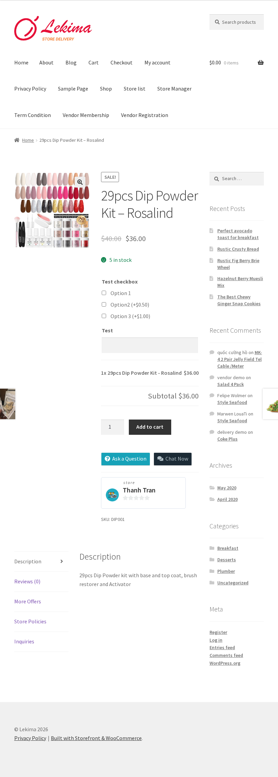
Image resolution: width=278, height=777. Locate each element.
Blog (71, 62)
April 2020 (227, 499)
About (46, 62)
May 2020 (226, 488)
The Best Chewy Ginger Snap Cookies (239, 300)
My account (157, 62)
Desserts (226, 560)
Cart (93, 62)
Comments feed (226, 655)
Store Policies (30, 621)
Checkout (122, 62)
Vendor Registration (144, 115)
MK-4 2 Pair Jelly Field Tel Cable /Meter (239, 359)
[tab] (41, 562)
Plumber (226, 571)
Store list (134, 88)
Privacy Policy (30, 88)
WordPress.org (225, 663)
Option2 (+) (130, 304)
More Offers (27, 601)
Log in (216, 640)
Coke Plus (227, 439)
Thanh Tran (139, 490)
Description (27, 561)
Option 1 (121, 293)
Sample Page (73, 88)
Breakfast (227, 548)
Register (218, 632)
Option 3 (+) (130, 316)
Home (21, 62)
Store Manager (174, 88)
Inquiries (24, 641)
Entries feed (222, 647)
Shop (106, 88)
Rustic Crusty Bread (238, 249)
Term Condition (32, 115)
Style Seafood (232, 402)
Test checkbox (120, 281)
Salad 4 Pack (230, 384)
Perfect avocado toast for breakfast (238, 234)
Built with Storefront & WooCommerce (96, 738)
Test (107, 330)
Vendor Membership (86, 115)
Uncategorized (233, 583)
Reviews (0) (27, 581)
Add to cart (149, 426)
